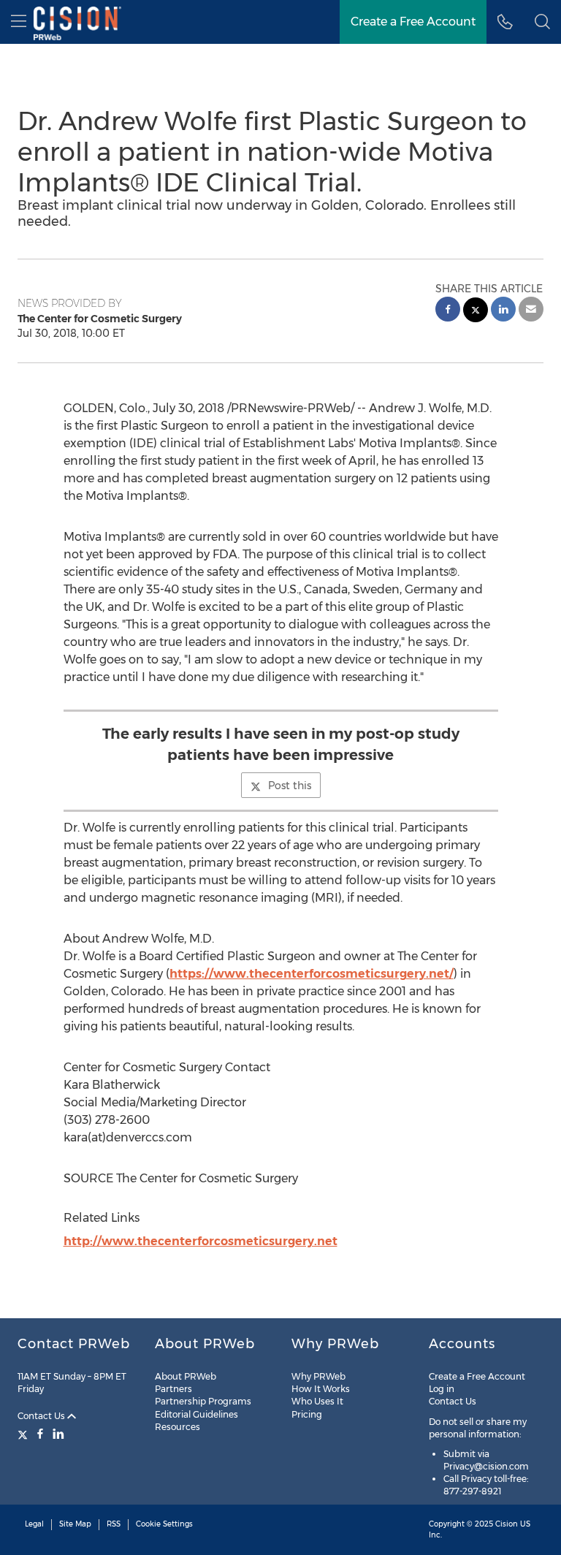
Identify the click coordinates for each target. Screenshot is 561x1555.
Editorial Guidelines (196, 1414)
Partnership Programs (203, 1401)
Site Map (75, 1524)
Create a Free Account (413, 21)
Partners (173, 1388)
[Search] (542, 22)
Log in (441, 1388)
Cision (506, 1524)
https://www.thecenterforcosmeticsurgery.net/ (311, 974)
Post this (289, 785)
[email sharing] (531, 311)
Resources (177, 1426)
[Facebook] (40, 1433)
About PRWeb (185, 1376)
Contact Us (42, 1415)
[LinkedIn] (58, 1433)
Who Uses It (317, 1401)
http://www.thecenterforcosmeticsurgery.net (200, 1241)
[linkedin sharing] (503, 311)
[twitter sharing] (475, 311)
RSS (114, 1524)
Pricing (306, 1414)
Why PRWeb (318, 1376)
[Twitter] (24, 1433)
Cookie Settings (164, 1524)
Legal (34, 1524)
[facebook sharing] (447, 311)
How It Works (320, 1388)
